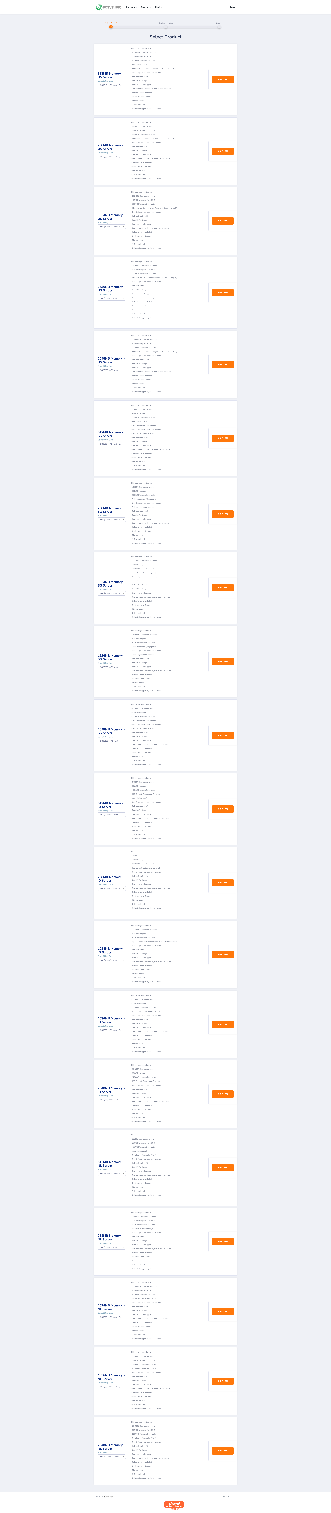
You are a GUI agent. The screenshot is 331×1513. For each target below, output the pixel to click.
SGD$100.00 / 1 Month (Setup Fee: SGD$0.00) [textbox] (113, 370)
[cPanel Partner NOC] (174, 1505)
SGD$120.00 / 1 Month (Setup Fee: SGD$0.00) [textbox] (113, 741)
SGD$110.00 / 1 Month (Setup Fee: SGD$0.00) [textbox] (113, 1100)
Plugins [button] (158, 7)
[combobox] (112, 85)
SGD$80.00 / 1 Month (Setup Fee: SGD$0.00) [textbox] (113, 298)
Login (232, 7)
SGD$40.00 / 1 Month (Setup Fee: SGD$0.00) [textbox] (113, 85)
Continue (223, 79)
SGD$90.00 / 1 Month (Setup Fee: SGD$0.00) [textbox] (113, 1030)
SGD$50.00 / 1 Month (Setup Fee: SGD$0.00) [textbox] (113, 157)
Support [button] (145, 7)
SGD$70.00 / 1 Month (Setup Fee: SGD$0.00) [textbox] (113, 519)
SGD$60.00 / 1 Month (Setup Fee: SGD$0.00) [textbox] (113, 226)
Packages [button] (130, 7)
